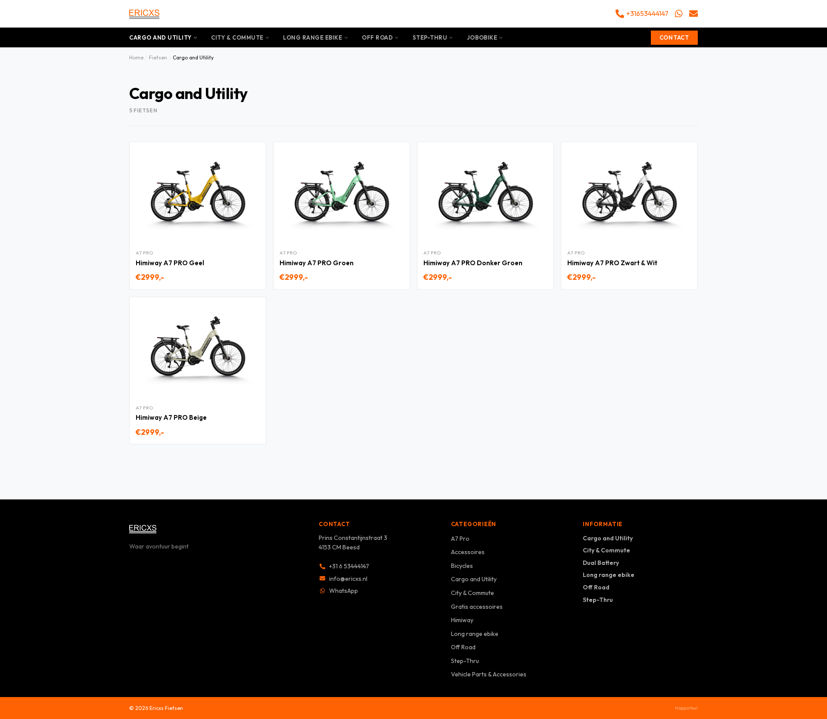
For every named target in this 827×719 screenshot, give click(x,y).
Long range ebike (312, 37)
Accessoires (468, 552)
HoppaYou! (686, 708)
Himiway (462, 620)
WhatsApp (343, 591)
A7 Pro (460, 538)
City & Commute (237, 37)
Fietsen (158, 57)
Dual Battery (601, 563)
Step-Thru (430, 37)
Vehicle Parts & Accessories (488, 674)
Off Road (377, 37)
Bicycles (462, 566)
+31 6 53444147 (349, 566)
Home (136, 57)
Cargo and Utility (160, 37)
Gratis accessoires (477, 607)
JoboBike (482, 37)
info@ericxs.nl (348, 579)
